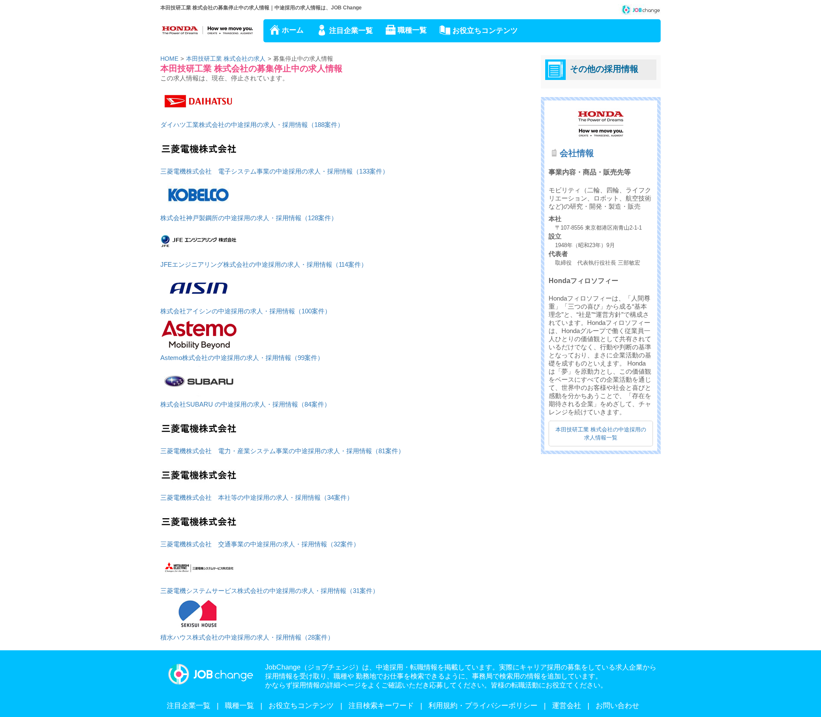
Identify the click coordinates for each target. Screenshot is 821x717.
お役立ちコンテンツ (485, 31)
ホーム (293, 30)
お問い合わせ (617, 706)
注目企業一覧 (351, 31)
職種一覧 (412, 30)
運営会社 (566, 706)
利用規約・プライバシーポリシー (482, 706)
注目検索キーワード (381, 706)
